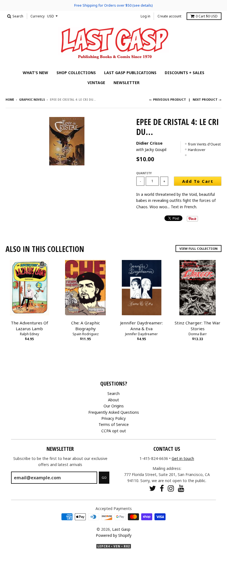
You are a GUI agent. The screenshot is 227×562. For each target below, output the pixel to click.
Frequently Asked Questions (113, 412)
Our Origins (114, 406)
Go (104, 477)
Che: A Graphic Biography (85, 325)
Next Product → (207, 99)
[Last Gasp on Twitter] (152, 488)
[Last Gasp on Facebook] (162, 488)
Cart (207, 16)
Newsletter (127, 82)
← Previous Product (167, 99)
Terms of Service (114, 424)
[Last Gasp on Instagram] (171, 488)
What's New (35, 72)
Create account (169, 16)
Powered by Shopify (113, 535)
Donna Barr (198, 334)
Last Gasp (121, 529)
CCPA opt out (113, 430)
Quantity (144, 173)
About (113, 399)
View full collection (198, 248)
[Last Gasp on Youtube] (181, 488)
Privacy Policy (113, 418)
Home (10, 100)
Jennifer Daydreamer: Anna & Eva (141, 325)
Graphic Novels (32, 100)
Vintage (96, 82)
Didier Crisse (149, 142)
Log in (145, 16)
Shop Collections (76, 72)
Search (113, 393)
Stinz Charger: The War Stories (197, 325)
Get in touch (183, 458)
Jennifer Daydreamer (141, 334)
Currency (37, 16)
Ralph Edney (29, 334)
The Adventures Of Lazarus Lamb (29, 325)
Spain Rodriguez (86, 334)
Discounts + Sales (184, 72)
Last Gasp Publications (130, 72)
